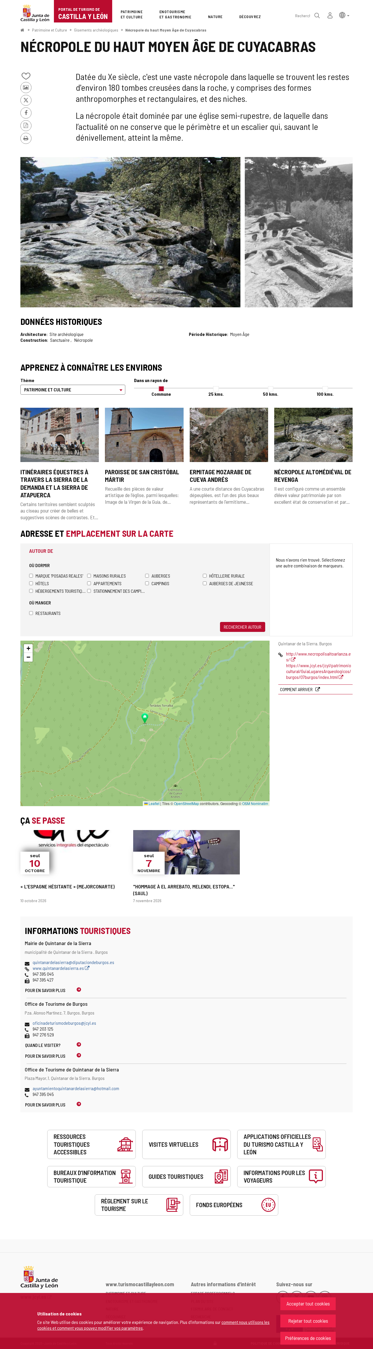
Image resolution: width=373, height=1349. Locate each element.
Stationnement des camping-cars (119, 591)
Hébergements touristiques (61, 591)
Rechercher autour (242, 627)
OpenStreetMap (186, 803)
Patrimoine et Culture (49, 29)
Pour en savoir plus (45, 990)
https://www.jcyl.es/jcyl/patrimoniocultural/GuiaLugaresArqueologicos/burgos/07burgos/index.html (318, 671)
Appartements (108, 583)
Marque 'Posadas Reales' (59, 575)
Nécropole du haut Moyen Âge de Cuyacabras (165, 29)
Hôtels (42, 583)
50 (270, 394)
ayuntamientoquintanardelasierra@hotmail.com (76, 1088)
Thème (27, 380)
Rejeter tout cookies (308, 1320)
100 (325, 394)
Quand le (43, 1045)
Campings (160, 583)
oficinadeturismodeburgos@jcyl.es (64, 1023)
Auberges (161, 575)
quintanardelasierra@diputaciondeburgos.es (73, 962)
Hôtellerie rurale (227, 575)
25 (216, 394)
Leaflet (153, 803)
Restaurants (48, 613)
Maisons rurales (110, 575)
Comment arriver (297, 689)
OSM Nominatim (255, 803)
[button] (344, 14)
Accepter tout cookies (308, 1303)
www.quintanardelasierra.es (59, 968)
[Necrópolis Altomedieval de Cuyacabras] (130, 232)
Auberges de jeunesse (231, 583)
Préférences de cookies (308, 1338)
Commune (161, 394)
